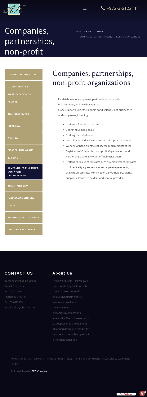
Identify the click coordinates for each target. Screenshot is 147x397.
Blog (69, 358)
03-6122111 (19, 296)
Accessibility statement (116, 358)
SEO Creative (39, 371)
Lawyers (39, 358)
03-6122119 (16, 302)
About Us (25, 358)
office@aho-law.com (23, 307)
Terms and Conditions (87, 358)
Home (79, 31)
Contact (15, 364)
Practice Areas (94, 31)
